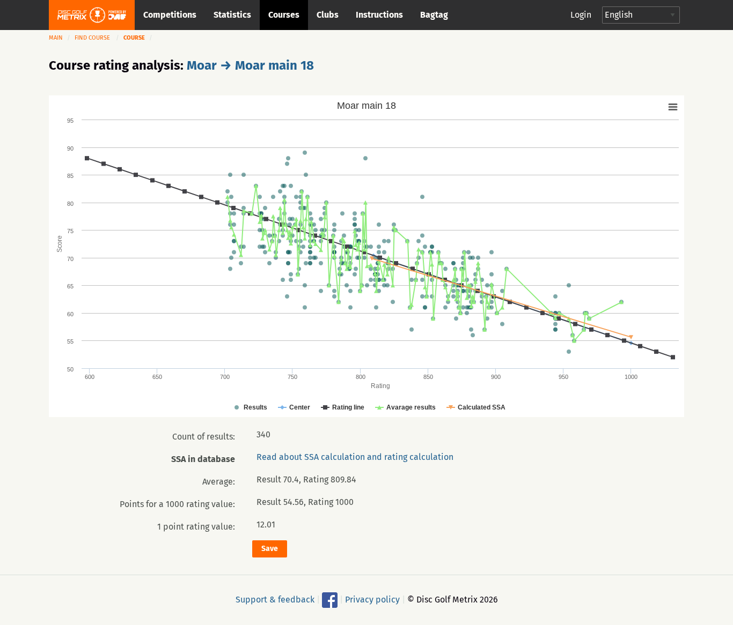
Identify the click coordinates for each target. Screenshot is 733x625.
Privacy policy (372, 599)
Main (56, 37)
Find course (92, 37)
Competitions (169, 15)
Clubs (328, 15)
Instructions (379, 15)
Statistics (232, 15)
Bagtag (434, 15)
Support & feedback (275, 599)
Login (580, 15)
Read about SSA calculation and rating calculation (354, 457)
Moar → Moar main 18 (250, 65)
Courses (283, 15)
